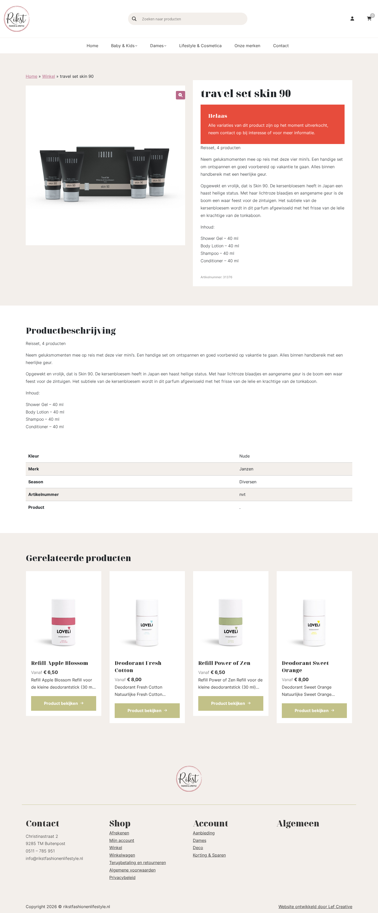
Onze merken (247, 45)
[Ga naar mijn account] (352, 19)
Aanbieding (204, 832)
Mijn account (121, 840)
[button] (180, 95)
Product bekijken (61, 703)
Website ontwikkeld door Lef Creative (315, 906)
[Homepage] (63, 18)
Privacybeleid (122, 877)
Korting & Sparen (209, 855)
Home (92, 45)
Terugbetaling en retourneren (137, 862)
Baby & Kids (122, 45)
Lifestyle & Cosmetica (200, 45)
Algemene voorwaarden (132, 870)
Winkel (48, 76)
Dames (157, 45)
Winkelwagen (122, 855)
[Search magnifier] (134, 19)
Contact (281, 45)
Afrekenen (119, 832)
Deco (198, 847)
